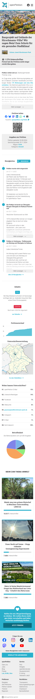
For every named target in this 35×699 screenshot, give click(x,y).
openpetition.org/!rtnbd (20, 120)
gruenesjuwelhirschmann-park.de (15, 410)
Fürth (20, 144)
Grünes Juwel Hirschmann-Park (20, 52)
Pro (17, 292)
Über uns (5, 665)
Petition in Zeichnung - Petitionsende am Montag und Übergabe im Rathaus (19, 242)
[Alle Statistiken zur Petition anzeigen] (17, 374)
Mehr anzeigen (16, 107)
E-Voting (22, 673)
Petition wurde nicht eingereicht (17, 168)
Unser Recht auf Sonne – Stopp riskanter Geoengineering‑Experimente (17, 546)
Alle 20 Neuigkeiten (15, 275)
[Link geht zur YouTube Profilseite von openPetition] (22, 645)
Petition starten (7, 687)
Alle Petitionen (6, 684)
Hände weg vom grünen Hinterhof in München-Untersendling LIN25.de (17, 504)
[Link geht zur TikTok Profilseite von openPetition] (22, 640)
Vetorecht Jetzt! (24, 675)
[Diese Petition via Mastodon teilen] (13, 116)
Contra (17, 307)
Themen (4, 689)
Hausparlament (24, 671)
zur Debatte (16, 314)
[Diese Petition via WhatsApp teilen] (21, 116)
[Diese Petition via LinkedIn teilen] (17, 116)
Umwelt (21, 147)
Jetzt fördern (17, 625)
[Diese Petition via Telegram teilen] (24, 116)
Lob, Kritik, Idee (7, 673)
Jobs (3, 667)
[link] (32, 5)
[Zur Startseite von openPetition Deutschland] (12, 5)
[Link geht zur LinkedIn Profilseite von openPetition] (30, 640)
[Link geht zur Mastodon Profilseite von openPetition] (4, 645)
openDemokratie (24, 669)
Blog (3, 669)
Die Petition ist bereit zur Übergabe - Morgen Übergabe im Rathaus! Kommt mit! (19, 206)
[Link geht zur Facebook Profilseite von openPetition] (4, 640)
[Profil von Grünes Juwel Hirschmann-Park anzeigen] (5, 54)
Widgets (22, 667)
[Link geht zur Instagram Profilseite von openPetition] (13, 640)
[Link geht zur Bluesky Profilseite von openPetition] (13, 645)
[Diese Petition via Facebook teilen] (6, 116)
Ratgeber (5, 682)
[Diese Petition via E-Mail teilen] (27, 116)
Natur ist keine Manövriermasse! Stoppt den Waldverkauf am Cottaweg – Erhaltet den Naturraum (17, 588)
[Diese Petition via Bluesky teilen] (10, 116)
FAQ (20, 665)
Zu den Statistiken (15, 378)
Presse (4, 671)
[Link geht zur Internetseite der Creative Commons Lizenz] (3, 697)
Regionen (5, 691)
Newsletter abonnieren (17, 655)
